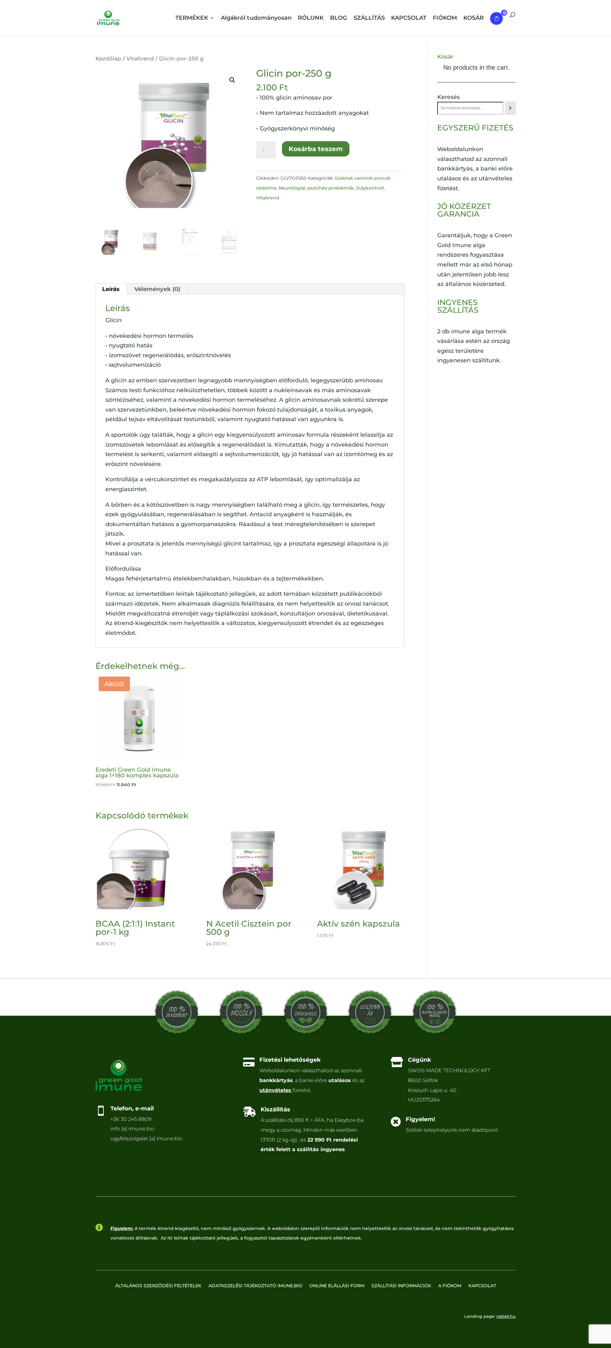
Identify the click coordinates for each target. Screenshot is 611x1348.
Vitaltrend (140, 58)
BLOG (338, 18)
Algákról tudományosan (256, 18)
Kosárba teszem (316, 149)
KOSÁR (473, 18)
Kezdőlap (108, 58)
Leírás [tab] (111, 289)
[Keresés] (510, 108)
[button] (232, 80)
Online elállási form (336, 1286)
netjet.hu (506, 1316)
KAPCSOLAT (408, 18)
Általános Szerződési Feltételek (158, 1286)
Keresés (448, 97)
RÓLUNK (311, 18)
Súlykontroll (370, 188)
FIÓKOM (445, 18)
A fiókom (449, 1286)
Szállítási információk (401, 1286)
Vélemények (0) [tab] (157, 289)
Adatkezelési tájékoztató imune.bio (255, 1286)
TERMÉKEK (191, 18)
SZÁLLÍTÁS (369, 18)
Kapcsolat (482, 1286)
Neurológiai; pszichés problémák (316, 188)
